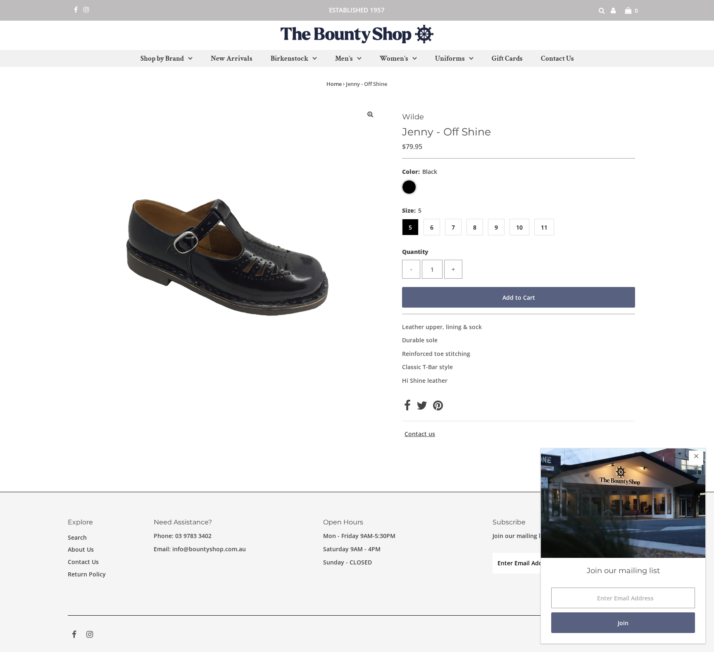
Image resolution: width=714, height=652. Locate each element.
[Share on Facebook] (407, 407)
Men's (344, 58)
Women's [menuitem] (394, 58)
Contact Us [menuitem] (557, 58)
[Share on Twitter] (421, 407)
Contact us (420, 434)
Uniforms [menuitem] (450, 58)
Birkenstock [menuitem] (289, 58)
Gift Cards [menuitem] (507, 58)
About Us (81, 549)
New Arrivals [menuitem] (231, 58)
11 (544, 227)
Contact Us (83, 562)
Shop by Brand (162, 58)
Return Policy (87, 574)
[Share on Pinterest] (438, 407)
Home (334, 84)
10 (519, 227)
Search (77, 537)
